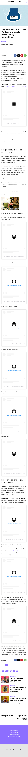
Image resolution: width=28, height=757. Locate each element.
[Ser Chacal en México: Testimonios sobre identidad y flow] (5, 679)
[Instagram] (7, 749)
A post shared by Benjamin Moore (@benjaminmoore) (15, 592)
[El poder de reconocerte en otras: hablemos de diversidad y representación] (5, 689)
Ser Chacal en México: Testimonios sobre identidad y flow (16, 680)
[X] (18, 55)
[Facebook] (15, 55)
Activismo (4, 41)
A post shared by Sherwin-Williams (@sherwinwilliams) (15, 640)
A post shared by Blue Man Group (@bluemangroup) (15, 473)
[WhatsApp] (25, 55)
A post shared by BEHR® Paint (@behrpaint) (14, 539)
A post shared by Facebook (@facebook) (14, 431)
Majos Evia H (5, 44)
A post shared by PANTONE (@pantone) (14, 123)
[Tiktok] (10, 749)
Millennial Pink (16, 550)
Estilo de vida (12, 685)
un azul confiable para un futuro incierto (15, 86)
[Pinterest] (21, 55)
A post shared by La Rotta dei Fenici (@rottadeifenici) (15, 343)
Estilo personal (13, 676)
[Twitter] (17, 749)
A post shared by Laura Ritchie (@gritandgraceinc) (14, 256)
